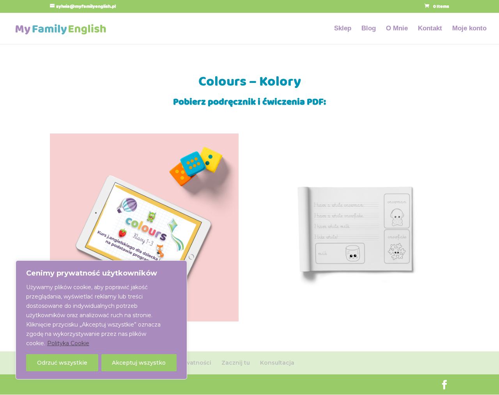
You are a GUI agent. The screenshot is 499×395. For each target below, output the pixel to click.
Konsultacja (277, 362)
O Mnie (397, 29)
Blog (368, 29)
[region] (101, 319)
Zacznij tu (235, 362)
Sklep (342, 29)
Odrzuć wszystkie (62, 362)
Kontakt (430, 29)
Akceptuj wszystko (139, 362)
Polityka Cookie (68, 343)
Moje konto (469, 29)
